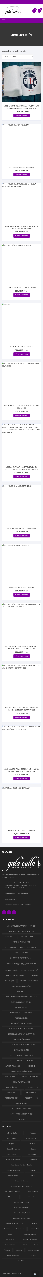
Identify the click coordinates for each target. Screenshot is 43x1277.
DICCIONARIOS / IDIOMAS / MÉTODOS (21, 997)
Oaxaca (7, 1229)
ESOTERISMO (21, 1007)
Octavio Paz (20, 1229)
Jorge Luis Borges (21, 1181)
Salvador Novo (10, 1245)
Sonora (24, 1245)
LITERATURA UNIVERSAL (21, 1061)
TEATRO (21, 1119)
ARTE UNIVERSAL (21, 942)
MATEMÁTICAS (12, 1066)
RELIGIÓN (21, 1103)
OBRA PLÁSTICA (21, 1082)
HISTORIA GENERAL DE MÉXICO (21, 1029)
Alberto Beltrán (12, 1133)
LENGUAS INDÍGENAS (21, 1039)
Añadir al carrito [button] (21, 115)
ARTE (9, 937)
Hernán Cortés (13, 1176)
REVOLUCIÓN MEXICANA (21, 1114)
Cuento (33, 1149)
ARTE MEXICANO (29, 937)
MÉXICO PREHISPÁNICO (21, 1071)
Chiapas (11, 1144)
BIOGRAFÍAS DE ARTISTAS (21, 958)
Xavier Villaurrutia (13, 1255)
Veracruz (19, 1250)
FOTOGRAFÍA (21, 1018)
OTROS (33, 1087)
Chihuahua (31, 1144)
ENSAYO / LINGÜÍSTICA (21, 1002)
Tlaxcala (7, 1250)
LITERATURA (21, 1050)
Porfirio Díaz (34, 1229)
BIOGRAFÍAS (21, 953)
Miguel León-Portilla (21, 1202)
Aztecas (33, 1133)
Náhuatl (34, 1223)
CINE (34, 975)
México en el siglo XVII (21, 1218)
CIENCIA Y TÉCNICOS (14, 975)
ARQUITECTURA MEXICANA (21, 931)
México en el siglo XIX (21, 1207)
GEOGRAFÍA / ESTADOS (21, 1023)
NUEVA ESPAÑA (30, 1077)
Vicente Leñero (33, 1250)
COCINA (9, 981)
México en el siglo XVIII (14, 1223)
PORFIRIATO (11, 1098)
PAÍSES (11, 1093)
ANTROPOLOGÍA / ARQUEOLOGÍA (21, 926)
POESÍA (31, 1093)
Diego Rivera (11, 1154)
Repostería (10, 1239)
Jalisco (32, 1176)
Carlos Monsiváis (31, 1138)
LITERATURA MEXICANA (21, 1055)
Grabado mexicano (13, 1170)
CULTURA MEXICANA (21, 986)
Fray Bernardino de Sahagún (21, 1165)
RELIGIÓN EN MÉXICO (21, 1109)
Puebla (9, 1234)
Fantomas (33, 1160)
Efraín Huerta (31, 1154)
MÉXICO (32, 1066)
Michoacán (31, 1197)
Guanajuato (33, 1170)
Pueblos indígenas (29, 1234)
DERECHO (21, 991)
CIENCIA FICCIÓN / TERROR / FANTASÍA (21, 970)
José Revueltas (32, 1192)
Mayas (10, 1197)
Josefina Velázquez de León (21, 1186)
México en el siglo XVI (21, 1213)
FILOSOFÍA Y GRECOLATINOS (21, 1013)
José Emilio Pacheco (12, 1192)
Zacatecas (21, 1261)
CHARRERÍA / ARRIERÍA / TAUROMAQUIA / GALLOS (21, 964)
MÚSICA (10, 1077)
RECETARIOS (31, 1098)
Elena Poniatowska (13, 1160)
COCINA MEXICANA (29, 981)
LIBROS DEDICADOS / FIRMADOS (21, 1045)
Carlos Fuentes (11, 1138)
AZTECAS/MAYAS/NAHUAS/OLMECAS (21, 947)
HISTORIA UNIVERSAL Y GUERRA (22, 1034)
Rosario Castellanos (30, 1239)
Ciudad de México (13, 1149)
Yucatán (33, 1255)
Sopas (36, 1245)
